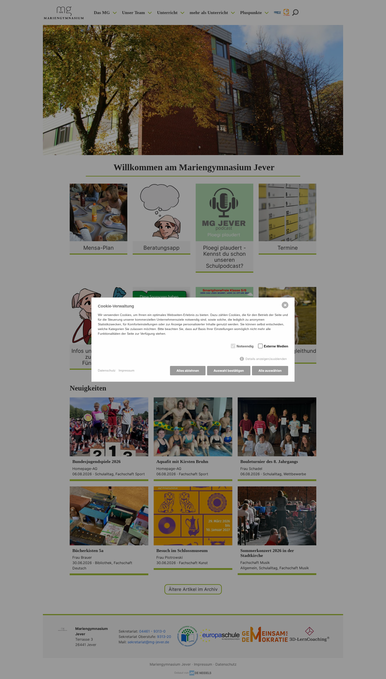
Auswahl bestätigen (229, 370)
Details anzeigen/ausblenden (266, 359)
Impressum (126, 370)
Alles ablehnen (187, 370)
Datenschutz (106, 370)
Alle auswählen (270, 370)
